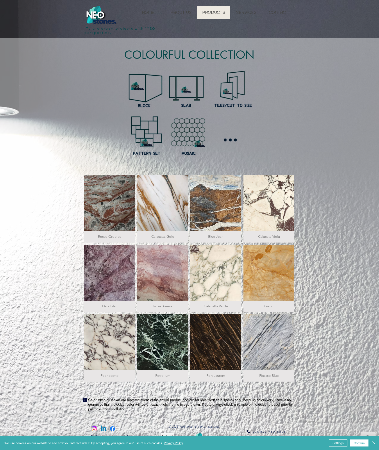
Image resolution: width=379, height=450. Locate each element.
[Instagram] (94, 428)
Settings (338, 443)
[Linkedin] (103, 428)
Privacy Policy (173, 443)
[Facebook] (112, 428)
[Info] (85, 400)
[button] (109, 209)
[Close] (373, 442)
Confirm (359, 443)
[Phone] (248, 431)
